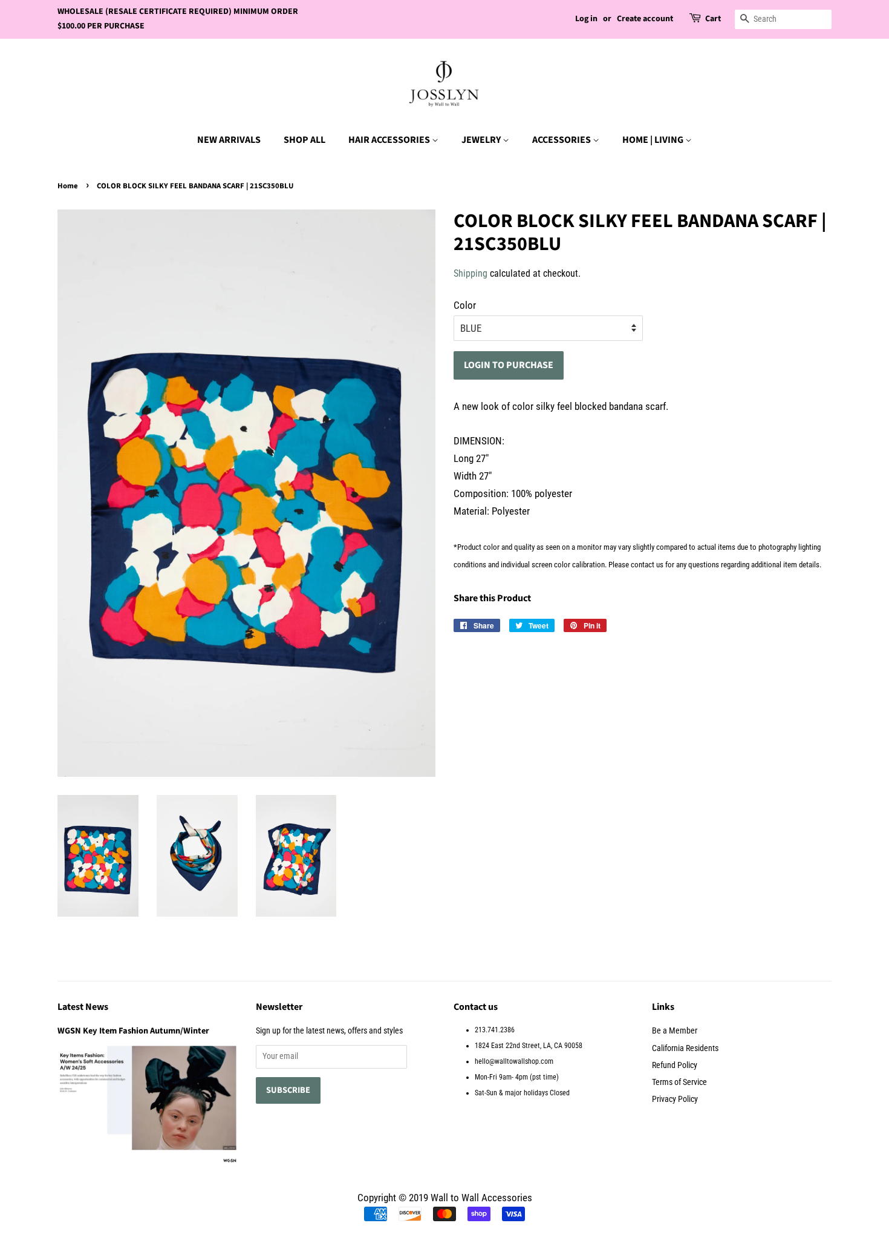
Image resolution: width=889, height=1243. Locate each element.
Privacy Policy (675, 1099)
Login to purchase (508, 365)
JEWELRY (482, 140)
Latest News (82, 1007)
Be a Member (674, 1031)
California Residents (685, 1048)
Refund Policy (674, 1065)
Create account (645, 19)
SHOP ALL (304, 140)
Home (67, 185)
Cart (713, 19)
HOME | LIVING (653, 140)
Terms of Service (679, 1082)
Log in (586, 19)
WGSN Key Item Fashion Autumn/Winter (133, 1030)
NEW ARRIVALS (229, 140)
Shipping (470, 273)
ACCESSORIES (562, 140)
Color (465, 305)
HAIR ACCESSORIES (390, 140)
